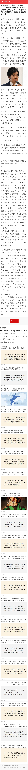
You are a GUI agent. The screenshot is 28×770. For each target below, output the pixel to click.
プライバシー (20, 767)
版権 (24, 767)
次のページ (14, 321)
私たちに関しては (5, 767)
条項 (15, 767)
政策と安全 (11, 767)
